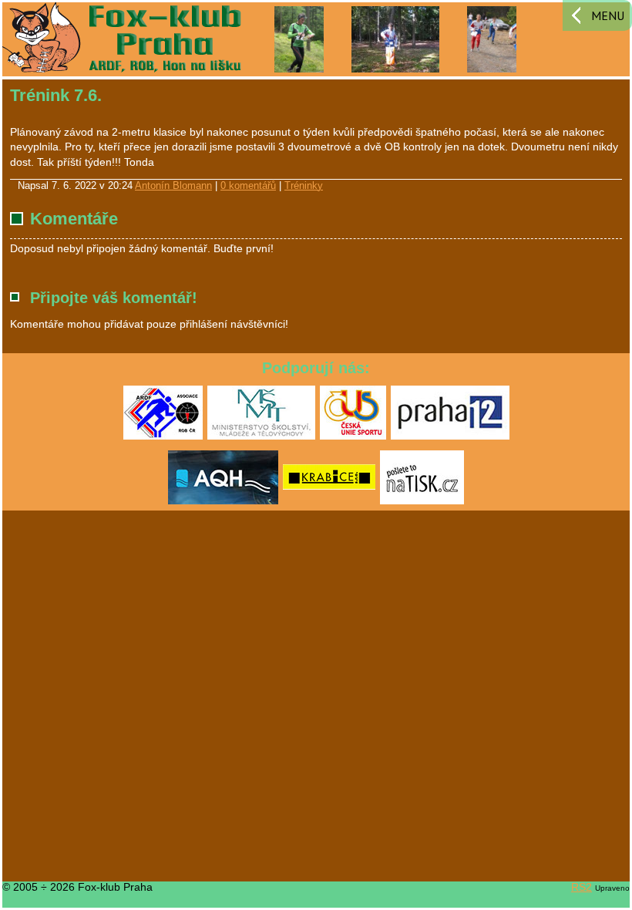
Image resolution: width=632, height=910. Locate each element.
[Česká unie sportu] (353, 436)
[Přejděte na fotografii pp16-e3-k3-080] (299, 38)
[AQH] (223, 501)
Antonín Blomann (173, 185)
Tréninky (303, 185)
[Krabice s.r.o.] (329, 501)
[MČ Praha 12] (450, 436)
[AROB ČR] (163, 436)
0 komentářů (248, 185)
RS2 (581, 887)
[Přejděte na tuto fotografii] (395, 38)
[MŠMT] (261, 436)
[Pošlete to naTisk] (422, 501)
